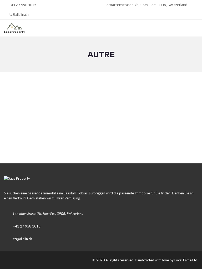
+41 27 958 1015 (22, 5)
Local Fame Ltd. (186, 260)
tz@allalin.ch (18, 14)
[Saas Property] (12, 28)
